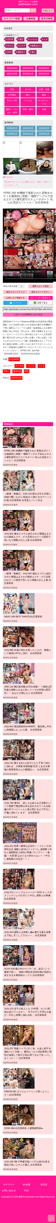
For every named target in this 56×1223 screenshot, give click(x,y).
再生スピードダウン (40, 292)
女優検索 (30, 18)
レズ (45, 39)
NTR (9, 52)
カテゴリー (9, 1184)
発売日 (44, 1184)
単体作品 (17, 371)
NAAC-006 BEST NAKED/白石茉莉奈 (23, 616)
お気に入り (48, 11)
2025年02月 (12, 74)
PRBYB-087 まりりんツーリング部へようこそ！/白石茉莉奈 (26, 1093)
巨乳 (12, 89)
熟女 (44, 95)
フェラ (41, 366)
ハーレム (33, 39)
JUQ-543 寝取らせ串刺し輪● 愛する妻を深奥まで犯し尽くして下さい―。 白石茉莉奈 (27, 934)
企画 (44, 109)
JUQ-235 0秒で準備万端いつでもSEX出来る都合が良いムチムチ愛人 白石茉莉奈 (27, 1163)
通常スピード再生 (40, 286)
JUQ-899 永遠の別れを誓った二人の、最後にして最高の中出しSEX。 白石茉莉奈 (27, 652)
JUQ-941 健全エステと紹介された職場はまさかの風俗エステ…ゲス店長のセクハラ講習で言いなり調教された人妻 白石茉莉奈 (27, 536)
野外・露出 (28, 109)
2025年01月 (28, 74)
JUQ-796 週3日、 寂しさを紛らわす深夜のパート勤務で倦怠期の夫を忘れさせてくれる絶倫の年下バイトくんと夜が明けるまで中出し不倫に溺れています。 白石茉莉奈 (27, 808)
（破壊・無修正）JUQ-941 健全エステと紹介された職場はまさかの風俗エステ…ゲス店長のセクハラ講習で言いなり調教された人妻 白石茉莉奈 (27, 578)
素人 (33, 52)
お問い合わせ (9, 1190)
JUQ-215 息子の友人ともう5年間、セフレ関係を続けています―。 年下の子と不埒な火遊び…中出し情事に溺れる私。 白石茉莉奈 (27, 1011)
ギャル (10, 46)
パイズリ (31, 366)
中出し (7, 371)
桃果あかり (36, 46)
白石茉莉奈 (14, 359)
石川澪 (10, 39)
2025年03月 (44, 68)
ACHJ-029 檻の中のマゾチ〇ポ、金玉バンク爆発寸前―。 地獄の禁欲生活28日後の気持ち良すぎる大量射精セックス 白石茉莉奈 (27, 971)
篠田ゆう (21, 52)
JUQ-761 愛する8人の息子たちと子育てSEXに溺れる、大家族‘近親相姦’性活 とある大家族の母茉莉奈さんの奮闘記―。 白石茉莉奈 (27, 766)
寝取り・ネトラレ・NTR (12, 111)
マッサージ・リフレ (44, 102)
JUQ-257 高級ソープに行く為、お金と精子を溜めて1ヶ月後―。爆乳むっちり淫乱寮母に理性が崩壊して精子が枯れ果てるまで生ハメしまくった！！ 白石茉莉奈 (28, 1053)
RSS (26, 1190)
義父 (21, 39)
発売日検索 (47, 18)
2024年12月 (44, 74)
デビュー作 (12, 100)
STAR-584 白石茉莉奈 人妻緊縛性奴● (23, 1128)
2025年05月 (12, 68)
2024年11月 (44, 134)
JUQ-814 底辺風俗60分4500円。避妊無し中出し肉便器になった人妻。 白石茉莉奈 (27, 728)
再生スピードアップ (15, 292)
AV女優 (26, 1184)
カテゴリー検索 (12, 18)
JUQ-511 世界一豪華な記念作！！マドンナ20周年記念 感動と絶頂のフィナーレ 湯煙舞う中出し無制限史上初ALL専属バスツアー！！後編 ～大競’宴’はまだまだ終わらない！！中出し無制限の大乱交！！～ (28, 852)
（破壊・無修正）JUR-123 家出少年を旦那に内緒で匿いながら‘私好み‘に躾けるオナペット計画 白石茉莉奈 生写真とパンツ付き (28, 496)
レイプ (22, 46)
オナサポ (19, 366)
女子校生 (12, 95)
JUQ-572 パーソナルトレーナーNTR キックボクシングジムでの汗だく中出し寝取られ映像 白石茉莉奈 (28, 895)
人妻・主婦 (44, 89)
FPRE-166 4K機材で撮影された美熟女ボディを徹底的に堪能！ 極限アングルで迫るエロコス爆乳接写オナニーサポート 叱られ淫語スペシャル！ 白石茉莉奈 (27, 455)
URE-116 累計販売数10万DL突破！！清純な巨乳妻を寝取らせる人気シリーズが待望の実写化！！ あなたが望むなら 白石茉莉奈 (28, 689)
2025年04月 (28, 68)
